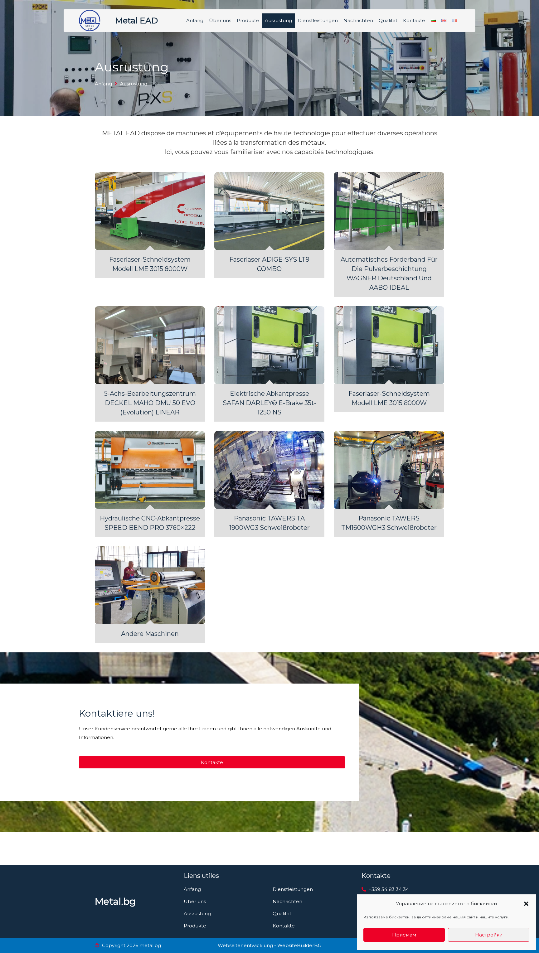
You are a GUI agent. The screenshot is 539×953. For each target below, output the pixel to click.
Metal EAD (136, 21)
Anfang (194, 20)
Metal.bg (115, 901)
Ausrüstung (278, 20)
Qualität (388, 20)
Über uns (220, 20)
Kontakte (414, 20)
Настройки (489, 935)
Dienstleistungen (318, 20)
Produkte (248, 20)
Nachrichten (358, 20)
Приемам (404, 935)
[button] (526, 904)
